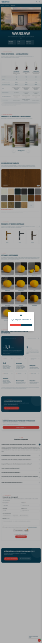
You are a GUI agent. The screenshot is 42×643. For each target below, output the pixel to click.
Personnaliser (21, 327)
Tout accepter (15, 324)
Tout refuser (27, 324)
